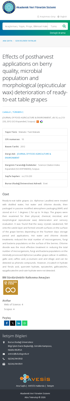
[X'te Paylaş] (12, 323)
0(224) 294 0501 (15, 363)
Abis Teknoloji (31, 397)
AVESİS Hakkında (36, 385)
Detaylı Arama (57, 32)
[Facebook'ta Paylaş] (6, 323)
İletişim (50, 385)
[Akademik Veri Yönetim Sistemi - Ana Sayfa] (9, 7)
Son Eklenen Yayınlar (25, 41)
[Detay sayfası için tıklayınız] (10, 287)
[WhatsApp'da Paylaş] (24, 323)
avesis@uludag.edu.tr (18, 353)
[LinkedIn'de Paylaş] (18, 323)
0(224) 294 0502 (15, 358)
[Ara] (64, 26)
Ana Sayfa (7, 41)
